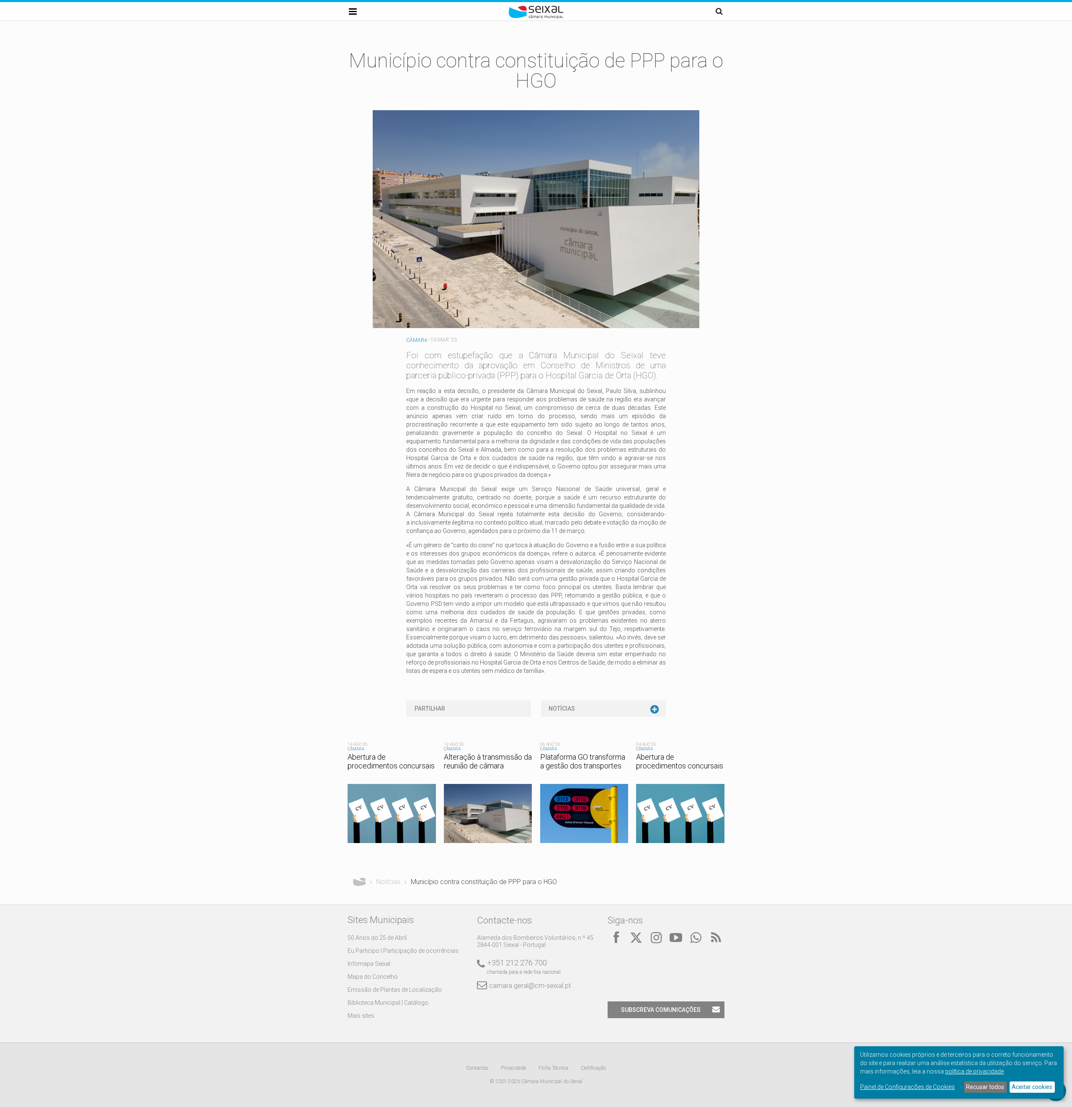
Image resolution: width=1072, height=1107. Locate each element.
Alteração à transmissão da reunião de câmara (488, 761)
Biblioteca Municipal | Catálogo (388, 1002)
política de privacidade (974, 1071)
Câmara (417, 340)
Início (359, 882)
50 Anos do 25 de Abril (377, 937)
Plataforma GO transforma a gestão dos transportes (582, 761)
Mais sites (361, 1015)
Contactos (477, 1068)
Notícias (562, 708)
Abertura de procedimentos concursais (391, 761)
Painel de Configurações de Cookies (907, 1087)
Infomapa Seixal (369, 963)
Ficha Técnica (553, 1068)
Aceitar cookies (1032, 1087)
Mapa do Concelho (373, 976)
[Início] (536, 16)
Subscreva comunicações (661, 1009)
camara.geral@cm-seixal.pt (530, 986)
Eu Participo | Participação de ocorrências (403, 950)
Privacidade (513, 1068)
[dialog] (959, 1072)
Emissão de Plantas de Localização (395, 989)
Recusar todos (985, 1087)
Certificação (593, 1068)
